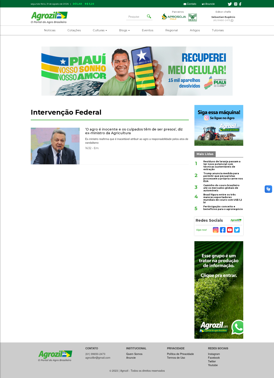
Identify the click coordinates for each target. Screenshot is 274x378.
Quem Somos (134, 354)
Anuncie (209, 4)
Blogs (123, 30)
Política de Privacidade (180, 354)
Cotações (74, 30)
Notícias (49, 30)
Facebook (214, 357)
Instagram (214, 354)
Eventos (147, 30)
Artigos (195, 30)
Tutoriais (218, 30)
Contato (191, 4)
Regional (171, 30)
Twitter (212, 361)
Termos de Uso (176, 357)
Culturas (99, 30)
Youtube (213, 365)
